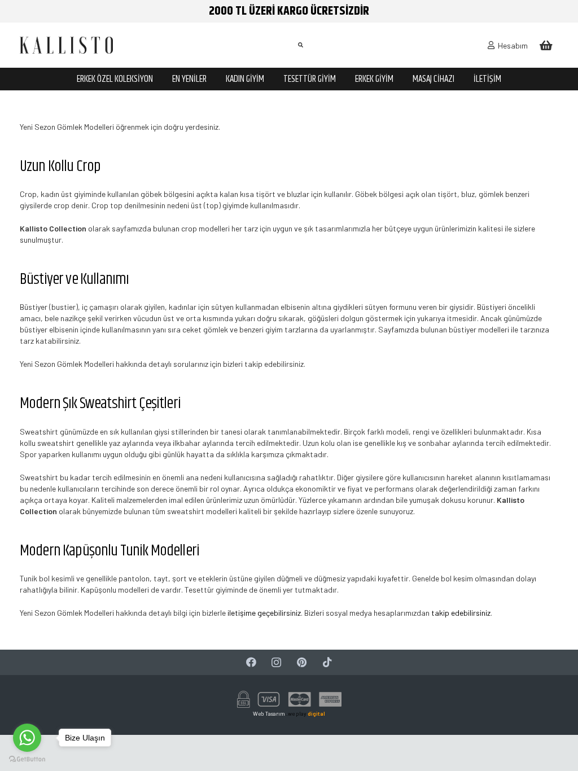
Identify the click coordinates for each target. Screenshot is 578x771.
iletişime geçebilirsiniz (264, 612)
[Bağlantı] (66, 45)
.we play (305, 713)
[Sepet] (545, 45)
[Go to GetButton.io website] (27, 759)
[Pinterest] (301, 662)
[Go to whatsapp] (27, 738)
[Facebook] (251, 662)
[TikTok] (327, 662)
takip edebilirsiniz (461, 612)
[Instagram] (276, 662)
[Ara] (300, 45)
